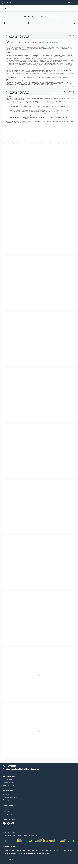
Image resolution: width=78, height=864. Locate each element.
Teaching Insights (8, 800)
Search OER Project (9, 785)
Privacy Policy (44, 853)
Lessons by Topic (8, 782)
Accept (10, 859)
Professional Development (11, 797)
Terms (25, 835)
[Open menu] (75, 2)
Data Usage (17, 835)
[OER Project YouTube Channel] (8, 823)
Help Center (6, 811)
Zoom (42, 16)
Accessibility (7, 835)
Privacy (31, 835)
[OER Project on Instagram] (12, 823)
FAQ (4, 809)
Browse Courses (8, 780)
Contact (39, 835)
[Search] (68, 2)
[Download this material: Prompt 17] (51, 23)
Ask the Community (9, 814)
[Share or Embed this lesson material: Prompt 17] (74, 23)
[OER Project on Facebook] (4, 823)
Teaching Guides (8, 794)
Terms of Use (30, 853)
